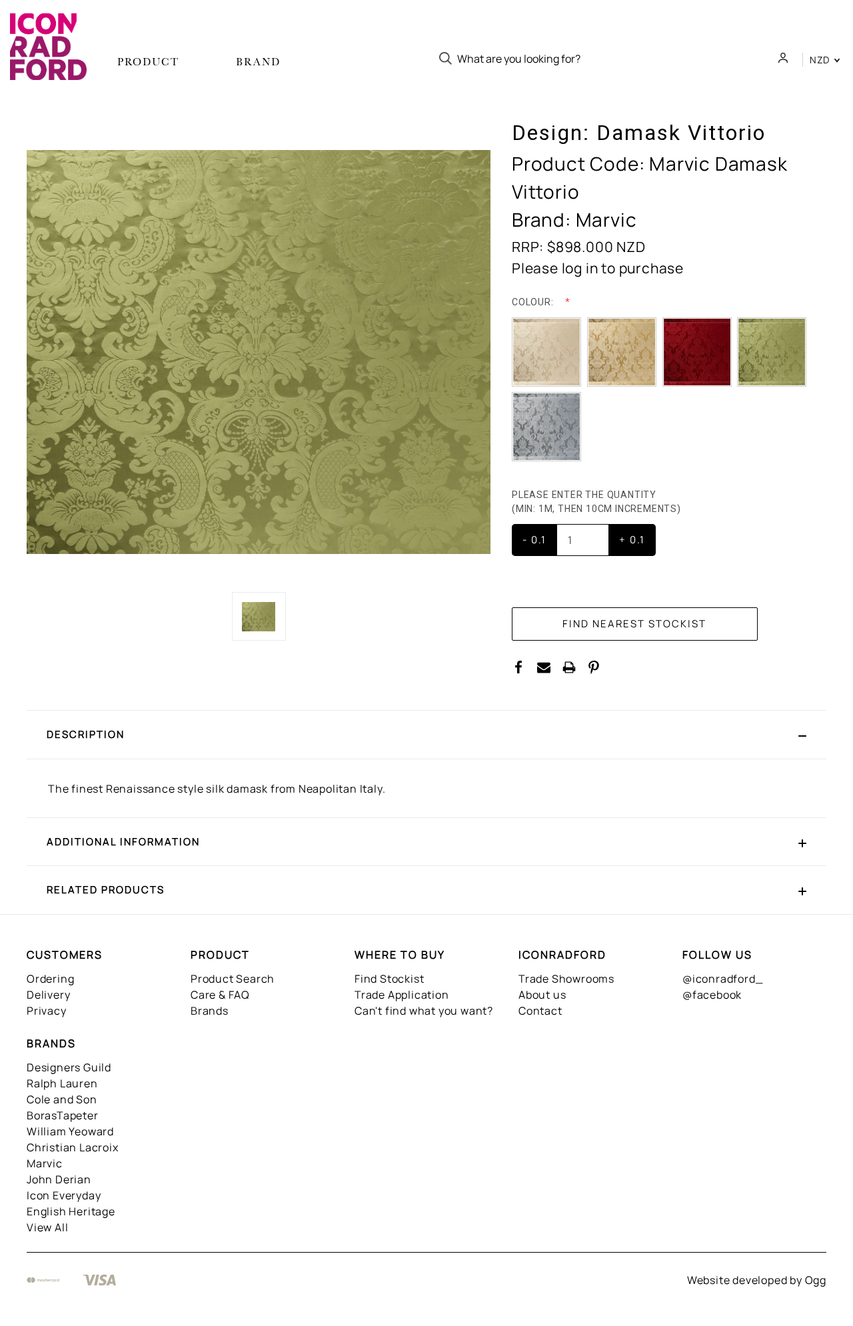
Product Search (233, 978)
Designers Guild (69, 1067)
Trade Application (402, 994)
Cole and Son (62, 1099)
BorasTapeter (63, 1115)
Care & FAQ (220, 994)
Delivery (48, 994)
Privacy (47, 1010)
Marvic (45, 1163)
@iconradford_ (722, 978)
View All (47, 1227)
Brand (258, 62)
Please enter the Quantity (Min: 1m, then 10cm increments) (598, 501)
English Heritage (71, 1211)
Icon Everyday (64, 1195)
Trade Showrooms (566, 978)
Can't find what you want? (424, 1010)
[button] (426, 734)
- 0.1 (534, 540)
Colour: (534, 302)
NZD (821, 59)
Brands (210, 1010)
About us (542, 994)
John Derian (59, 1179)
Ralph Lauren (62, 1083)
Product (148, 62)
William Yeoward (70, 1131)
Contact (540, 1010)
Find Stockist (389, 978)
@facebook (712, 994)
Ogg (815, 1280)
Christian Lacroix (73, 1147)
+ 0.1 (632, 540)
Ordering (50, 978)
